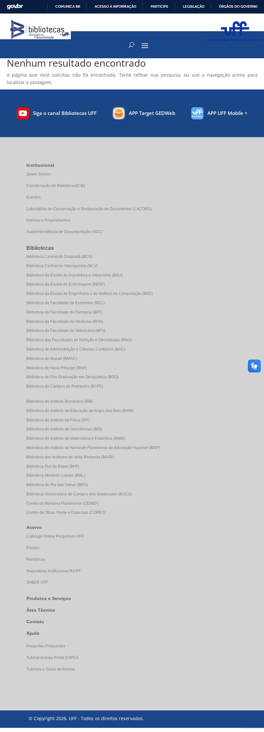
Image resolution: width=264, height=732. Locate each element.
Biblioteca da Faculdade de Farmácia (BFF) (64, 312)
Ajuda (32, 633)
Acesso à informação (115, 6)
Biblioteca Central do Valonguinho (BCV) (62, 266)
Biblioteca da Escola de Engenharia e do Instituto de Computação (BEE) (89, 293)
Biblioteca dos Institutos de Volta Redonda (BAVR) (70, 457)
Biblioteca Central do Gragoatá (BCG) (59, 256)
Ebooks (33, 548)
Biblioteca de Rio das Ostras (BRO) (57, 485)
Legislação (193, 6)
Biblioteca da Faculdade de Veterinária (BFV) (65, 330)
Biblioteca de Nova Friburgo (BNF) (56, 368)
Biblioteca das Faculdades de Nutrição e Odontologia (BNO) (79, 340)
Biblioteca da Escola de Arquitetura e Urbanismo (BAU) (74, 275)
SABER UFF (37, 582)
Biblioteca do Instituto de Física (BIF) (58, 420)
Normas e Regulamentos (48, 220)
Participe (159, 6)
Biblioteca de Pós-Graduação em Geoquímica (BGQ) (72, 377)
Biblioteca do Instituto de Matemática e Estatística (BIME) (75, 438)
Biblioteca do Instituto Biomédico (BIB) (59, 401)
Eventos (33, 197)
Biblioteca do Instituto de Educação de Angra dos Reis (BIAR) (80, 410)
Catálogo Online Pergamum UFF (55, 536)
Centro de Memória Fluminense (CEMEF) (62, 503)
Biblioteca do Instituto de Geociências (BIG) (64, 429)
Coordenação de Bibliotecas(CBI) (55, 185)
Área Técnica (40, 610)
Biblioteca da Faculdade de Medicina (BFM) (64, 321)
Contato (35, 621)
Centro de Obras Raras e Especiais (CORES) (66, 512)
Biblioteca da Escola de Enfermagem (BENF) (65, 284)
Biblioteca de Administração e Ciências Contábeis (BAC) (75, 349)
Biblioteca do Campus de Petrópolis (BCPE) (64, 386)
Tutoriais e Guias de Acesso (50, 669)
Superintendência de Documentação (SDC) (64, 232)
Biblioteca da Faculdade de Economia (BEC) (65, 303)
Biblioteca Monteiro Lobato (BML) (55, 475)
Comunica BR (67, 6)
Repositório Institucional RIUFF (53, 571)
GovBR (15, 7)
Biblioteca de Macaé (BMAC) (51, 358)
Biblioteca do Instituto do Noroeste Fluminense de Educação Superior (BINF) (93, 448)
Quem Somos (38, 174)
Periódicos (35, 559)
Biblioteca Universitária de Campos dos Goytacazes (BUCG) (79, 494)
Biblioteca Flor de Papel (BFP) (52, 466)
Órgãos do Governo (238, 6)
